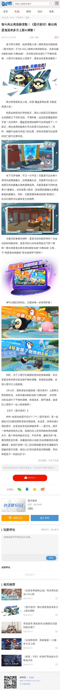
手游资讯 (19, 17)
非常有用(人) (32, 478)
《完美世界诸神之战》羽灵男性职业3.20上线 (40, 592)
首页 (5, 11)
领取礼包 (17, 518)
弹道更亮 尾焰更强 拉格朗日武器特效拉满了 (40, 625)
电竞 (51, 11)
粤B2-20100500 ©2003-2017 (30, 681)
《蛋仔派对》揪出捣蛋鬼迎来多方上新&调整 (40, 609)
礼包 (17, 11)
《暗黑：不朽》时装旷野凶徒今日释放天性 (40, 658)
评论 (51, 558)
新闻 (28, 11)
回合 (40, 11)
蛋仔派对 (32, 500)
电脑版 (31, 677)
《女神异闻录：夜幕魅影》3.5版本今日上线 (40, 642)
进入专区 (44, 518)
